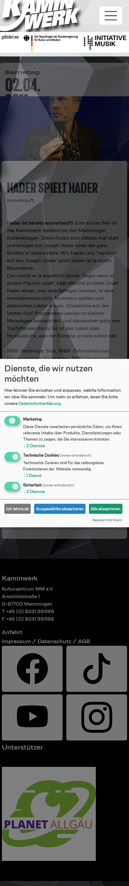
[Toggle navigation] (111, 15)
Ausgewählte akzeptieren (60, 508)
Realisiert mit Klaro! (107, 520)
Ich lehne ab (17, 508)
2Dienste (34, 445)
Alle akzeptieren (105, 508)
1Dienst (32, 475)
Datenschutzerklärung (39, 403)
